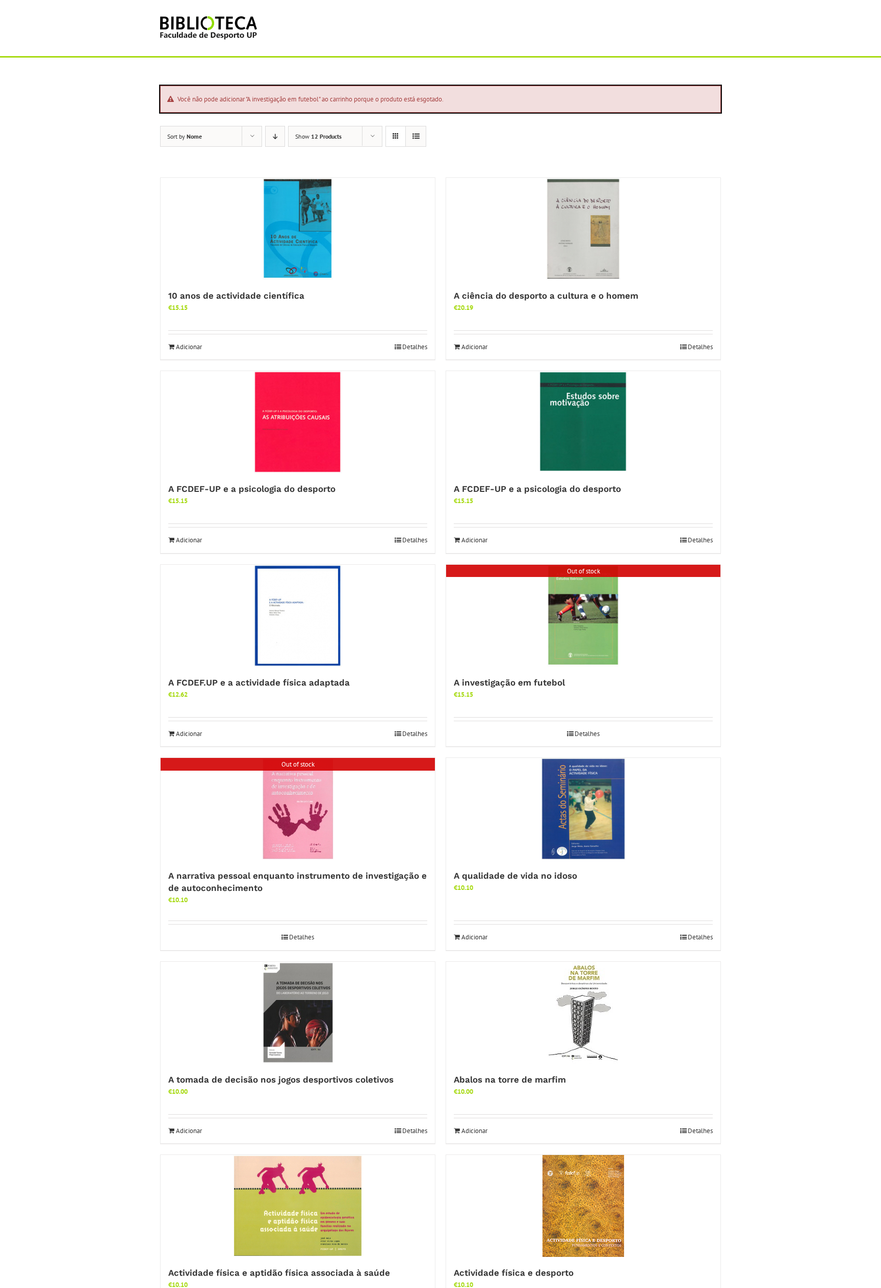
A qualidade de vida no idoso (515, 876)
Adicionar (189, 347)
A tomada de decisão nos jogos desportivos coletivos (281, 1079)
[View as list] (416, 136)
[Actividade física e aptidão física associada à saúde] (298, 1206)
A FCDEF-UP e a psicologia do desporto (251, 489)
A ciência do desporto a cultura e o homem (546, 296)
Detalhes (414, 347)
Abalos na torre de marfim (510, 1079)
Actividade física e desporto (514, 1273)
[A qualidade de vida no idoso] (583, 809)
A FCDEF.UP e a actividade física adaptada (259, 682)
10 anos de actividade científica (236, 296)
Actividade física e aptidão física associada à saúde (279, 1273)
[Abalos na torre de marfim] (583, 1013)
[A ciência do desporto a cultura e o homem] (583, 229)
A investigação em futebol (509, 682)
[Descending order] (275, 136)
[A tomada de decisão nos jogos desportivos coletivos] (298, 1013)
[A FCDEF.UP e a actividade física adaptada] (298, 616)
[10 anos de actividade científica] (298, 229)
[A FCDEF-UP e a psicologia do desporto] (298, 422)
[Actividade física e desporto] (583, 1206)
